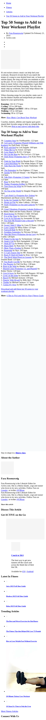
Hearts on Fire (10, 202)
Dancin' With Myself (11, 280)
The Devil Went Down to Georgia (18, 257)
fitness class (21, 453)
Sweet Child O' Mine (12, 225)
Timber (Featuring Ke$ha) (14, 184)
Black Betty (9, 246)
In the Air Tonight (11, 200)
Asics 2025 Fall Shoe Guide (16, 586)
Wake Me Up (9, 150)
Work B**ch (9, 243)
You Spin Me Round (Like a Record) (19, 221)
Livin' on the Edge (10, 275)
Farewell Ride (9, 230)
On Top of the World (12, 191)
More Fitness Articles (9, 711)
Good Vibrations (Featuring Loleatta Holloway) (23, 209)
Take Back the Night (12, 166)
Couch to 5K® (17, 555)
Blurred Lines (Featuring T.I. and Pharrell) (20, 269)
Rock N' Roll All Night (13, 255)
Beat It (5, 278)
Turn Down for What (12, 186)
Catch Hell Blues (11, 163)
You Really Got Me (12, 262)
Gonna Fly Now (9, 285)
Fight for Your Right (12, 161)
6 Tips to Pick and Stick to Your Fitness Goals (25, 296)
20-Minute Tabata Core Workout (18, 696)
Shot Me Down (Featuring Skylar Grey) (20, 234)
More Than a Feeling (12, 248)
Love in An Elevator (12, 218)
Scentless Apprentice (12, 232)
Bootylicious (9, 214)
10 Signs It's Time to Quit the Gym (18, 706)
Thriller (6, 282)
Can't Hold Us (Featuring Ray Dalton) (19, 195)
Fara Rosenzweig (16, 33)
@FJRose (20, 490)
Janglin (7, 173)
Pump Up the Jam (11, 239)
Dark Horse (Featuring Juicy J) (16, 157)
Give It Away (8, 273)
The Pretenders (10, 170)
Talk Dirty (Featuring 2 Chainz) (17, 177)
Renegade (8, 250)
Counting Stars (10, 141)
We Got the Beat (11, 154)
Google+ (4, 490)
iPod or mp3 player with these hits (25, 126)
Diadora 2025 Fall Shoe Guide (17, 596)
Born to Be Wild (9, 266)
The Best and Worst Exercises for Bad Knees (22, 621)
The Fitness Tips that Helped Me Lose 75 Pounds (23, 631)
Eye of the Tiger (10, 216)
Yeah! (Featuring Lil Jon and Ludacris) (19, 205)
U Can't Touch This (12, 253)
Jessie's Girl (9, 241)
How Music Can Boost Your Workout (22, 117)
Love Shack (9, 152)
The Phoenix (8, 264)
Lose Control (9, 227)
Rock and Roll (10, 147)
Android (30, 571)
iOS (23, 571)
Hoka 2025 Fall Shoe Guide (16, 606)
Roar (6, 182)
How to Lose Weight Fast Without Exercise (21, 641)
